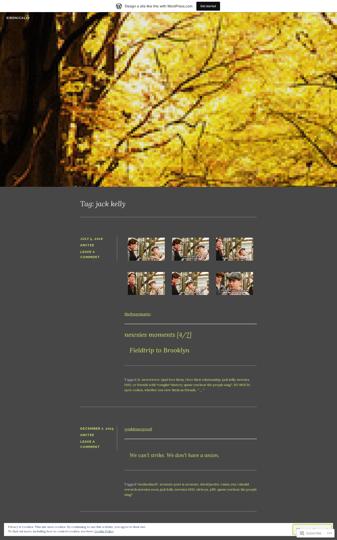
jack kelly (228, 380)
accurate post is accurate (179, 484)
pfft (213, 489)
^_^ (201, 390)
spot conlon (133, 390)
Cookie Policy (104, 531)
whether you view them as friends (170, 390)
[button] (146, 250)
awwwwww (150, 380)
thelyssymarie (137, 313)
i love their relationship (203, 380)
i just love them (172, 380)
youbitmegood (138, 428)
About (324, 18)
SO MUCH (242, 385)
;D (138, 380)
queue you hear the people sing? (208, 385)
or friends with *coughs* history (157, 385)
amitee (87, 245)
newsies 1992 (185, 489)
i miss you (228, 484)
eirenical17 (18, 18)
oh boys (202, 489)
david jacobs (209, 484)
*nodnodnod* (147, 484)
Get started (208, 6)
